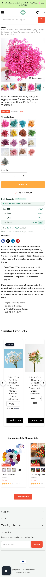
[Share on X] (8, 241)
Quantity (4, 170)
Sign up (37, 544)
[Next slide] (43, 87)
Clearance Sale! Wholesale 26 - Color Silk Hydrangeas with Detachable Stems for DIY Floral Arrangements (13, 474)
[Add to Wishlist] (21, 446)
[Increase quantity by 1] (23, 175)
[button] (5, 87)
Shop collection (23, 497)
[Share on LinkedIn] (13, 241)
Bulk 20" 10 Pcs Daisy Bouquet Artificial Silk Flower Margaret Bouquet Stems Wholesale (13, 388)
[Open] (6, 570)
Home (3, 27)
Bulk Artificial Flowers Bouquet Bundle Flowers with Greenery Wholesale (35, 385)
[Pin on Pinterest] (18, 241)
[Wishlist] (37, 12)
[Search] (41, 20)
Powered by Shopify (23, 572)
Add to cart (15, 420)
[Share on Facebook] (3, 241)
